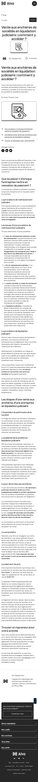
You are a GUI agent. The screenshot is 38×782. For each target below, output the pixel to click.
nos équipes (26, 658)
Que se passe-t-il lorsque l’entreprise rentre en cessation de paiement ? (19, 130)
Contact (22, 766)
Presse (27, 762)
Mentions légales (29, 766)
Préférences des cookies (19, 773)
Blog (10, 762)
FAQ (17, 766)
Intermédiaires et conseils (18, 762)
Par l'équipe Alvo (15, 58)
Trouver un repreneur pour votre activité (19, 141)
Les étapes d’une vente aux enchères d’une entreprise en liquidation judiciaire (20, 136)
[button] (34, 3)
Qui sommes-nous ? (10, 766)
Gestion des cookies (26, 769)
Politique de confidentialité (13, 769)
